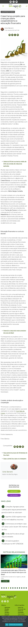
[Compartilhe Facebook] (9, 35)
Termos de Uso (21, 609)
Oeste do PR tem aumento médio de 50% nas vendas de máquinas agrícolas (14, 164)
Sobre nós (20, 607)
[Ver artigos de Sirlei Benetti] (3, 29)
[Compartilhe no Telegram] (18, 35)
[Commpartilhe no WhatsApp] (15, 35)
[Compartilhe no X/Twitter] (17, 447)
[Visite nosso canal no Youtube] (16, 2)
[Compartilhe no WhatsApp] (20, 447)
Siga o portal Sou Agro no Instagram (14, 458)
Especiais (7, 614)
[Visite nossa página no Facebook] (11, 2)
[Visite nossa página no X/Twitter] (12, 35)
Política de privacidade (16, 624)
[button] (1, 588)
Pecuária (7, 609)
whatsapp (14, 491)
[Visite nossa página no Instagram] (14, 2)
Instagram (14, 495)
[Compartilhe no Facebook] (15, 447)
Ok (7, 624)
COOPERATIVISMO (7, 12)
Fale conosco (21, 614)
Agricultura (7, 607)
